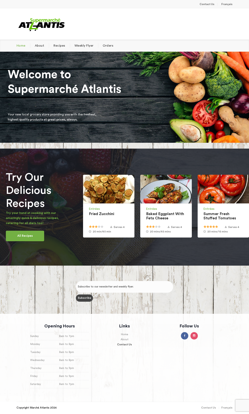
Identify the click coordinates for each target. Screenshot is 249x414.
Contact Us (207, 4)
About (39, 45)
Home (21, 45)
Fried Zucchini (101, 214)
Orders (108, 45)
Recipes (59, 45)
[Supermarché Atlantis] (42, 24)
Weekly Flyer (84, 45)
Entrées (94, 208)
